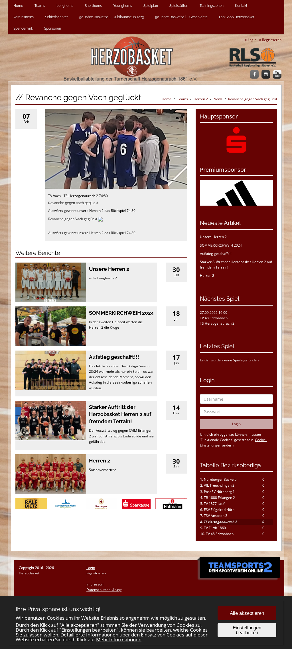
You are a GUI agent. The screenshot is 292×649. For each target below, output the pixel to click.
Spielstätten (178, 6)
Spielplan (150, 6)
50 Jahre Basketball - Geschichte (181, 17)
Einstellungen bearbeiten (247, 630)
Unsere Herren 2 (109, 269)
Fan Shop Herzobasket (236, 17)
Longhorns (64, 6)
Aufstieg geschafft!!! (114, 357)
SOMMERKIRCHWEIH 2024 (121, 313)
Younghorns (122, 6)
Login (251, 39)
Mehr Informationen (118, 639)
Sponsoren (52, 28)
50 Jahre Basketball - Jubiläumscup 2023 (111, 17)
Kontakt (241, 6)
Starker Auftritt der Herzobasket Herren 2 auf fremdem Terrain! (120, 414)
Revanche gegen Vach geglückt (252, 99)
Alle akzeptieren (247, 613)
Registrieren (271, 39)
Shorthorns (93, 6)
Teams (40, 6)
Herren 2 (201, 99)
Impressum (95, 584)
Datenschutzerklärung (104, 589)
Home (18, 6)
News (218, 99)
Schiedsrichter (56, 17)
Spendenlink (23, 28)
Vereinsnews (23, 17)
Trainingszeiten (212, 6)
